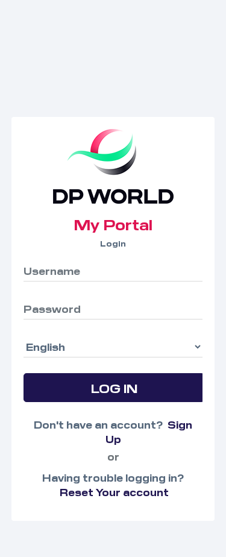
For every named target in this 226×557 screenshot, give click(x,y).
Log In (113, 387)
